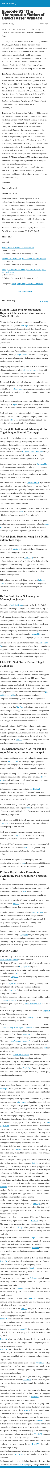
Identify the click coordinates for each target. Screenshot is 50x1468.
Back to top (44, 302)
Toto (24, 891)
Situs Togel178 (37, 912)
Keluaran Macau (43, 463)
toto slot (5, 823)
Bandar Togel (22, 1464)
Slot (45, 1047)
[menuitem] (25, 250)
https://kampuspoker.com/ (19, 1041)
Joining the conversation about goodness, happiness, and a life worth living (24, 270)
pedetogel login (16, 388)
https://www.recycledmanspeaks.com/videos (17, 1027)
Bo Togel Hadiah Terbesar (32, 451)
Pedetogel (30, 1017)
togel (28, 807)
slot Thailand (35, 789)
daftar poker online (21, 1054)
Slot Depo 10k (12, 761)
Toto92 (18, 1149)
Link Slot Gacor (16, 605)
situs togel (27, 1034)
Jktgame (27, 1410)
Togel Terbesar (22, 354)
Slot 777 (19, 739)
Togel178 (24, 934)
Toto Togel (24, 325)
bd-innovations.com (30, 370)
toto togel (16, 549)
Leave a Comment (25, 291)
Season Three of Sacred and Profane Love (18, 247)
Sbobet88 (35, 1396)
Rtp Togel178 (24, 966)
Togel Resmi (19, 1454)
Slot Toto (19, 707)
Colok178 (26, 1068)
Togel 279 (18, 973)
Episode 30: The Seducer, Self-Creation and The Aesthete (24, 258)
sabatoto (16, 903)
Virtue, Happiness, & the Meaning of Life (27, 284)
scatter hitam (37, 634)
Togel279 (3, 1318)
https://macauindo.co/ (8, 1000)
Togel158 (14, 976)
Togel (14, 404)
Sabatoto (3, 1186)
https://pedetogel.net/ (33, 1003)
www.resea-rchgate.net (9, 959)
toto (11, 419)
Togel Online (20, 835)
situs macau (21, 1102)
